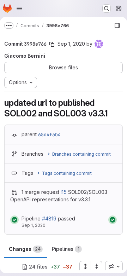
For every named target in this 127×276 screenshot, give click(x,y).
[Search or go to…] (106, 8)
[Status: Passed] (14, 219)
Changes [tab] (25, 249)
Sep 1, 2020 (71, 44)
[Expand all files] (85, 266)
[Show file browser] (117, 25)
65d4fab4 (49, 134)
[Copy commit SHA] (52, 44)
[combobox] (114, 266)
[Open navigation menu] (19, 8)
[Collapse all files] (96, 266)
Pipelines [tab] (65, 249)
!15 (64, 192)
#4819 (49, 218)
